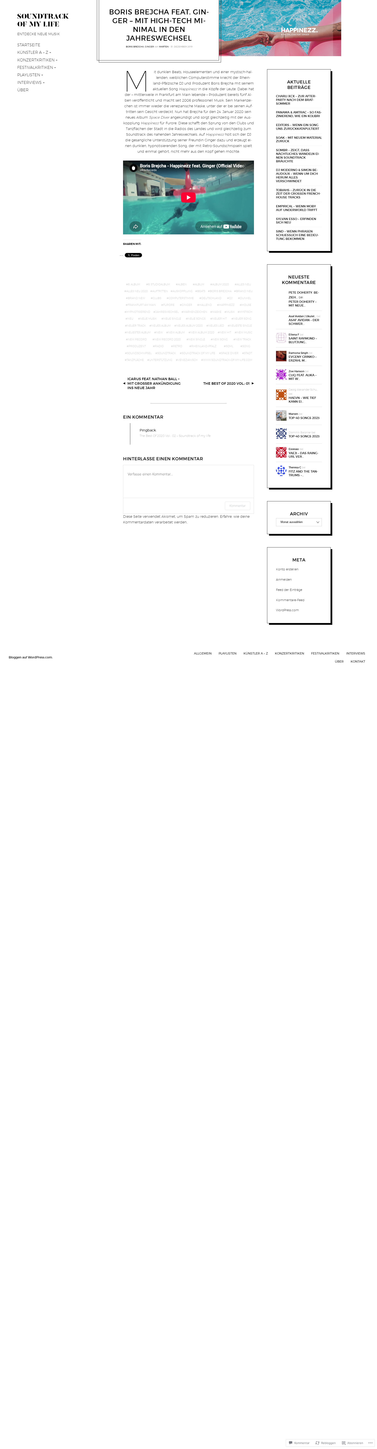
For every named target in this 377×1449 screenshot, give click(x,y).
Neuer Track (136, 325)
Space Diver (229, 353)
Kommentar (238, 505)
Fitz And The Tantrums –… (303, 473)
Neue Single (172, 318)
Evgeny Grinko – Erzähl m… (303, 358)
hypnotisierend (138, 311)
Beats (201, 291)
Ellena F (294, 334)
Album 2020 (220, 284)
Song (246, 346)
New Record (137, 339)
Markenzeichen (195, 311)
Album (199, 284)
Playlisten (28, 75)
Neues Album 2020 (189, 325)
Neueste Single (241, 325)
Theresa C (295, 467)
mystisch (246, 311)
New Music (244, 332)
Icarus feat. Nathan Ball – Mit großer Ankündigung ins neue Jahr (154, 383)
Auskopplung (183, 291)
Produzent (137, 346)
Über (23, 90)
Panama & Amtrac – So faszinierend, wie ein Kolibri (299, 114)
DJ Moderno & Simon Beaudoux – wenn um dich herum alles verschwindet (297, 175)
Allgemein (203, 653)
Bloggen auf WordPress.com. (31, 657)
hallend (205, 304)
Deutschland (211, 298)
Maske (216, 311)
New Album (176, 332)
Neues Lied (216, 325)
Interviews (29, 82)
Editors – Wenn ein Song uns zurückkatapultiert (297, 127)
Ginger (149, 46)
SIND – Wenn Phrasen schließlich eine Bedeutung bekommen (297, 235)
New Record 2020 (167, 339)
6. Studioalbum (159, 284)
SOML (229, 346)
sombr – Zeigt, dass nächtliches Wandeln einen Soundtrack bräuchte (297, 155)
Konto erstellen (287, 569)
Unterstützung (160, 360)
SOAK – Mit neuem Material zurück (299, 139)
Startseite (28, 45)
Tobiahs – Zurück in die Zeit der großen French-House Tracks (298, 193)
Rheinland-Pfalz (203, 346)
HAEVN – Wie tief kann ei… (302, 399)
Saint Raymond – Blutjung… (303, 340)
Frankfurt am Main (142, 304)
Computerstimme (181, 298)
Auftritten (160, 291)
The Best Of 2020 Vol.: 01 (226, 383)
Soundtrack (166, 353)
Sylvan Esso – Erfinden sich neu (296, 221)
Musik (230, 311)
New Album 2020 (202, 332)
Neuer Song (242, 318)
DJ (231, 298)
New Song (220, 339)
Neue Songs (197, 318)
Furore (169, 304)
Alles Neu (244, 284)
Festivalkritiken (35, 67)
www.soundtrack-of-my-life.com (227, 360)
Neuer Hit (219, 318)
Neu (130, 318)
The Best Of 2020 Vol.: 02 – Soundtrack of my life (175, 436)
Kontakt (358, 661)
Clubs (157, 298)
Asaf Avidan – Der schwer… (304, 322)
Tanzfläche (135, 360)
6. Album (134, 284)
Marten (164, 46)
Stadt (248, 353)
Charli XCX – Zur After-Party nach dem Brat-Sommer (296, 99)
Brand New (136, 298)
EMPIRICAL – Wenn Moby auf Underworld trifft (296, 208)
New (159, 332)
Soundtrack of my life (198, 353)
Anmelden (284, 579)
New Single (196, 339)
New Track (243, 339)
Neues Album (161, 325)
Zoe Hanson (296, 371)
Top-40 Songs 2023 (304, 418)
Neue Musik (148, 318)
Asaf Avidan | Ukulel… (302, 316)
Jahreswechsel (167, 311)
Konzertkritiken (36, 60)
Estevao (294, 449)
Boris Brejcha (135, 46)
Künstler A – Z (32, 52)
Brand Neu (244, 291)
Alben (182, 284)
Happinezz (227, 304)
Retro (177, 346)
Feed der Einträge (289, 590)
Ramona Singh (298, 353)
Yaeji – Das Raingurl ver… (303, 455)
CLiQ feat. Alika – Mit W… (303, 377)
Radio (159, 346)
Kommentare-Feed (290, 600)
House (246, 304)
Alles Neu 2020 (137, 291)
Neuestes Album (139, 332)
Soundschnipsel (139, 353)
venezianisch (188, 360)
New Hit (225, 332)
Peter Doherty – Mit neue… (303, 303)
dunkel (245, 298)
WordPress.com (287, 610)
